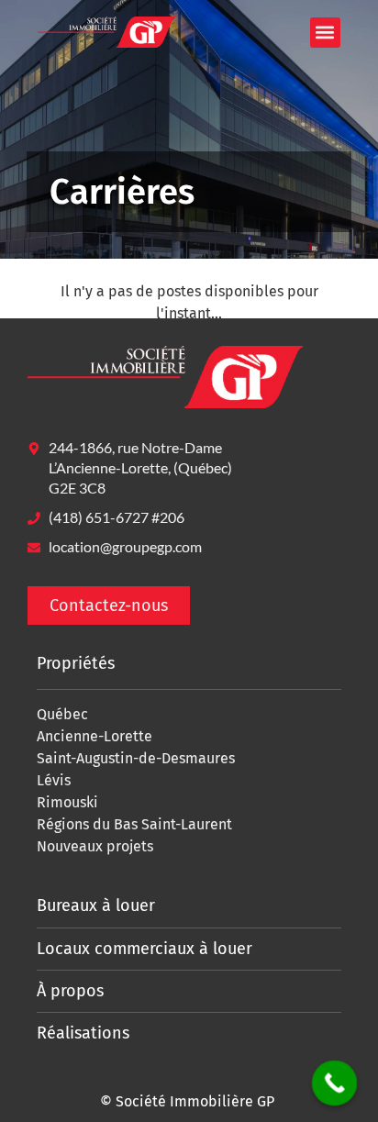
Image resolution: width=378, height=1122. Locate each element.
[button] (325, 32)
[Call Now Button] (335, 1083)
